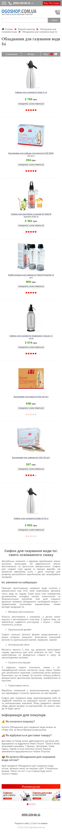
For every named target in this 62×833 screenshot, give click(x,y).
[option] (16, 795)
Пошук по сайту (22, 823)
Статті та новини (39, 823)
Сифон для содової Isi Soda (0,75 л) (31, 518)
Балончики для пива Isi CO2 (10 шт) (31, 397)
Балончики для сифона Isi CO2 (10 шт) (31, 457)
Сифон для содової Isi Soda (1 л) (31, 92)
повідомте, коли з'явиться (31, 104)
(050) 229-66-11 (21, 3)
